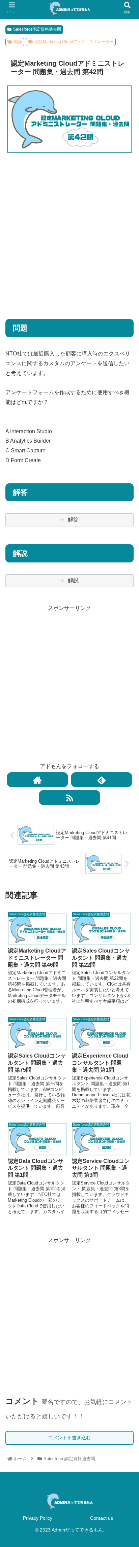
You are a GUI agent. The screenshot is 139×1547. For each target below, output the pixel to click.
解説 (73, 580)
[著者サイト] (37, 779)
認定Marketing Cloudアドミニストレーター (74, 41)
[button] (125, 938)
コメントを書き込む (69, 1437)
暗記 (18, 41)
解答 (73, 519)
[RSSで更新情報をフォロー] (69, 797)
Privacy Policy (37, 1518)
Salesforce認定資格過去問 (37, 29)
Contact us (101, 1518)
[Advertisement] (69, 232)
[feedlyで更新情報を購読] (101, 779)
